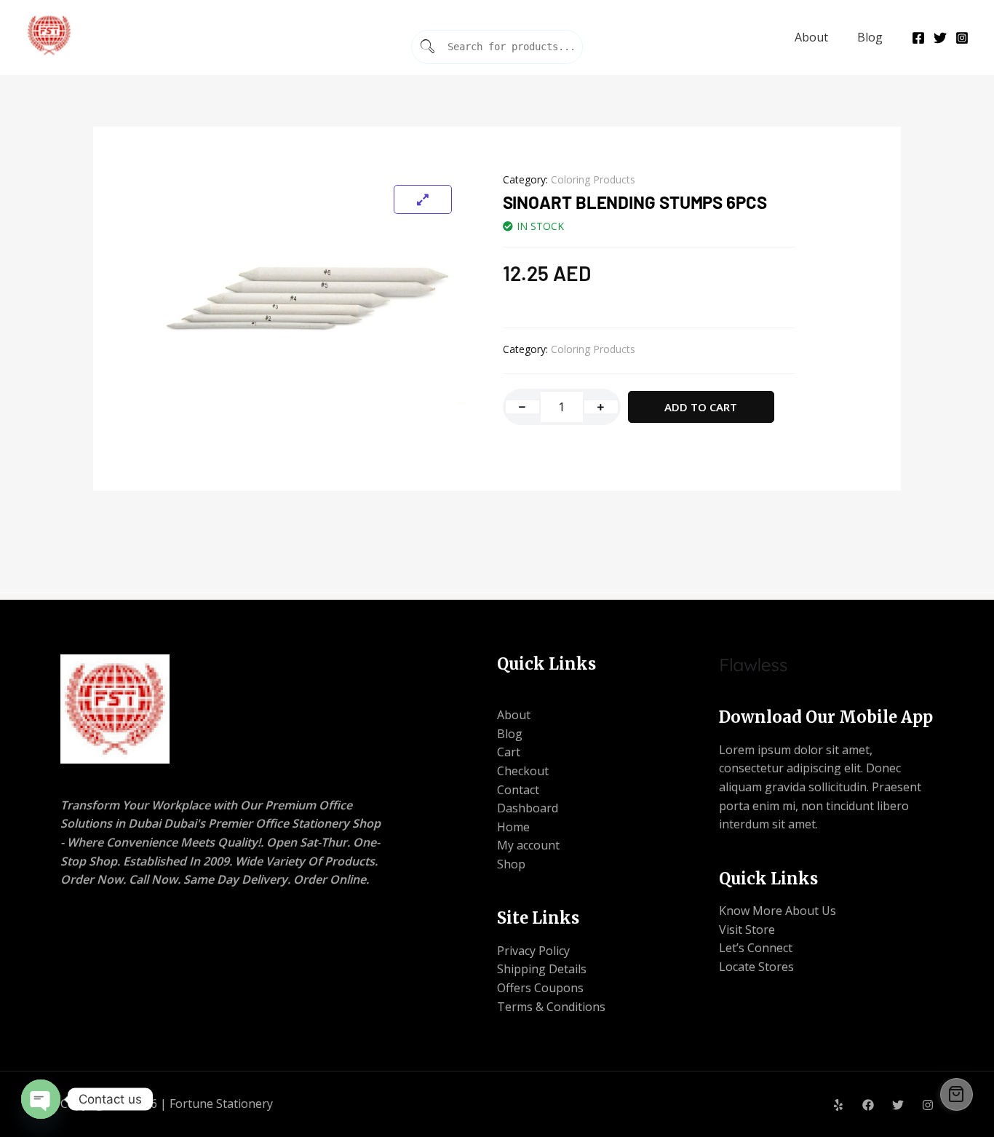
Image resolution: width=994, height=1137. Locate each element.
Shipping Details (542, 969)
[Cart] (956, 1094)
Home (513, 827)
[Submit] (428, 47)
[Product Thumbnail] (423, 199)
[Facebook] (918, 37)
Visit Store (747, 930)
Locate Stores (756, 967)
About (811, 37)
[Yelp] (838, 1105)
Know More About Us (777, 911)
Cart (508, 752)
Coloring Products (593, 179)
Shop (511, 864)
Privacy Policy (533, 951)
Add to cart (700, 407)
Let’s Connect (755, 948)
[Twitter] (940, 37)
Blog (870, 37)
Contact (518, 790)
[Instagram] (962, 37)
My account (528, 845)
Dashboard (527, 808)
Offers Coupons (540, 988)
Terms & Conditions (551, 1007)
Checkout (523, 771)
